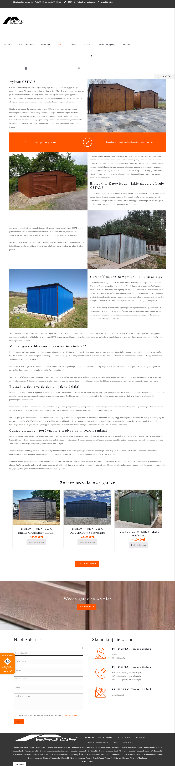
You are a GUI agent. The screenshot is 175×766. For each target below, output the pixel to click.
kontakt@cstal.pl (107, 2)
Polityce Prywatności (70, 715)
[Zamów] (56, 493)
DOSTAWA (140, 737)
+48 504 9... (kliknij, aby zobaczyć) (126, 672)
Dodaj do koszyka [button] (36, 542)
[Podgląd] (56, 504)
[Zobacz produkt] (56, 498)
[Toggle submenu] (58, 52)
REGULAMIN (124, 737)
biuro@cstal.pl (118, 695)
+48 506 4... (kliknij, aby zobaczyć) (126, 676)
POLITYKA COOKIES (123, 742)
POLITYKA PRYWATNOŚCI (96, 742)
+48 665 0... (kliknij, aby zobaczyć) (126, 680)
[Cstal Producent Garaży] (13, 20)
